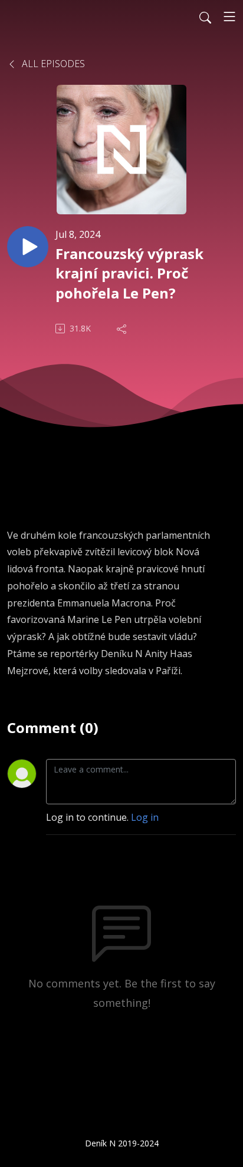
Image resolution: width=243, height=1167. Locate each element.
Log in (145, 817)
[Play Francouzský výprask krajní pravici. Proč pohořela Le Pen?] (27, 246)
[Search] (205, 16)
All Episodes (52, 63)
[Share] (123, 328)
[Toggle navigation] (229, 16)
